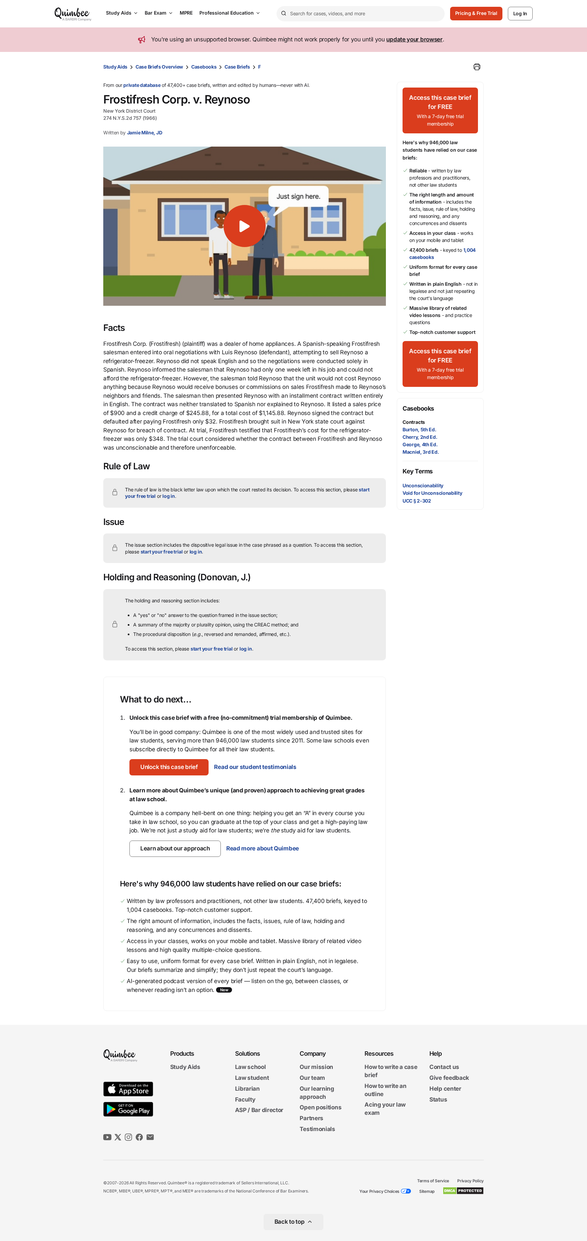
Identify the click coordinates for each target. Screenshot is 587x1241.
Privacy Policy (470, 1180)
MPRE (186, 13)
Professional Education (226, 13)
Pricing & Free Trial (476, 13)
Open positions (320, 1107)
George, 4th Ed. (420, 444)
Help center (445, 1088)
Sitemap (426, 1191)
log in (168, 496)
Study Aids (118, 13)
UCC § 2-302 (417, 501)
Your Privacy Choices (379, 1191)
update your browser (414, 39)
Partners (311, 1118)
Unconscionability (423, 485)
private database (141, 85)
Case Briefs (237, 67)
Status (438, 1099)
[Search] (283, 13)
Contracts (414, 422)
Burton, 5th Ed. (420, 429)
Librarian (247, 1088)
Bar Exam (155, 13)
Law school (250, 1067)
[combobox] (361, 13)
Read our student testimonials (255, 767)
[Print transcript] (477, 67)
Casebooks (203, 67)
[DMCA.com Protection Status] (463, 1191)
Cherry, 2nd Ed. (420, 437)
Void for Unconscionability (432, 493)
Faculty (245, 1099)
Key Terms (418, 471)
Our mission (316, 1067)
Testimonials (317, 1129)
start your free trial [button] (162, 551)
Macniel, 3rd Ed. (421, 452)
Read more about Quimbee (262, 848)
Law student (252, 1077)
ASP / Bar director (259, 1110)
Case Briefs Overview (159, 67)
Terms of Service (433, 1180)
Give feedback (449, 1077)
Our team (312, 1077)
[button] (244, 226)
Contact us (444, 1067)
